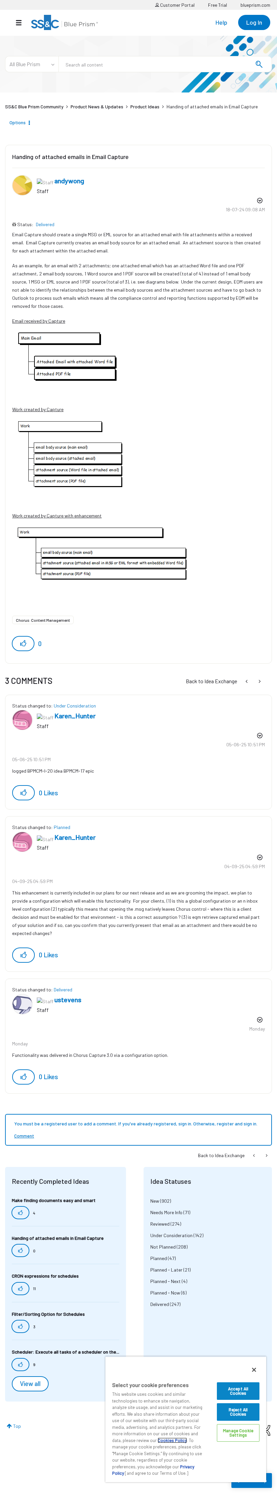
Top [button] (17, 1426)
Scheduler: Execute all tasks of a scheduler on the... (65, 1352)
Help (221, 22)
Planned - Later (166, 1270)
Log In (254, 22)
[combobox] (165, 64)
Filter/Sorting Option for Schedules (48, 1314)
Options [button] (17, 122)
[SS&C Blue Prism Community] (64, 22)
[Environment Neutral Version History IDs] (259, 681)
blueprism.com (255, 5)
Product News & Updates (97, 106)
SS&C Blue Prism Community (34, 106)
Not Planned (163, 1247)
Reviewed (160, 1224)
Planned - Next (165, 1281)
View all (30, 1383)
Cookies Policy (172, 1440)
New (154, 1201)
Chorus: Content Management (43, 620)
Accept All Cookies (238, 1391)
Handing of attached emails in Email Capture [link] (212, 106)
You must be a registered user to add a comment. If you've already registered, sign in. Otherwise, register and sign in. (135, 1123)
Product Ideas (144, 106)
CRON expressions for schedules (45, 1276)
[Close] (254, 1369)
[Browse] (22, 23)
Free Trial (217, 5)
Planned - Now (165, 1293)
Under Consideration (75, 706)
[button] (23, 643)
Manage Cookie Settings (238, 1433)
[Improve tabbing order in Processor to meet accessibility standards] (247, 681)
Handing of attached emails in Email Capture (70, 156)
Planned (62, 827)
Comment (24, 1136)
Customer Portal (177, 5)
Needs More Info (166, 1212)
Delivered (45, 224)
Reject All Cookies (238, 1412)
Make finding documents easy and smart (54, 1200)
